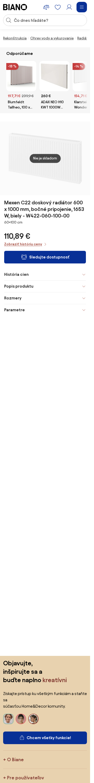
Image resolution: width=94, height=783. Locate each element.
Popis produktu (18, 286)
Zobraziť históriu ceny (23, 244)
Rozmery (12, 298)
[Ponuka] (82, 7)
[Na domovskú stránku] (15, 7)
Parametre (14, 310)
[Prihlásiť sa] (69, 7)
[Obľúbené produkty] (57, 7)
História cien (16, 274)
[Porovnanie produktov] (46, 7)
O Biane (15, 759)
